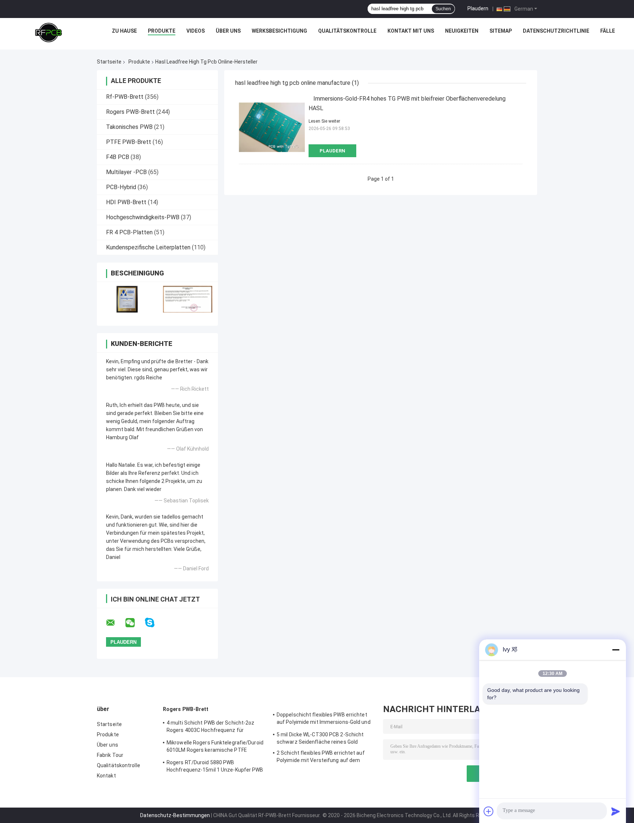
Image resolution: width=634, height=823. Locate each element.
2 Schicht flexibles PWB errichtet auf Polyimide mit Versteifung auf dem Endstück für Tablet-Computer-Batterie (324, 757)
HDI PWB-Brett (126, 202)
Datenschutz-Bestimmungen (175, 815)
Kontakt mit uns (410, 31)
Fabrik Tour (110, 755)
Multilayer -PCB (126, 172)
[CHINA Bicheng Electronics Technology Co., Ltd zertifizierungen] (127, 299)
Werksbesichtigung (279, 31)
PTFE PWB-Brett (128, 141)
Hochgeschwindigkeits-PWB (142, 217)
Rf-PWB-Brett (124, 96)
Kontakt (106, 776)
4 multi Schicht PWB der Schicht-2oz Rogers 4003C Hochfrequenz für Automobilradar (211, 727)
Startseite (109, 62)
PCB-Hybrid (121, 187)
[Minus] (615, 649)
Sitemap (500, 31)
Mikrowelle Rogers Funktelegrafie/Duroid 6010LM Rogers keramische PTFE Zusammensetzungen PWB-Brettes (215, 747)
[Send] (616, 811)
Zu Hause (124, 31)
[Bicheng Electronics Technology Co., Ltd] (48, 33)
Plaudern (477, 8)
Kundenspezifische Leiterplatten (148, 247)
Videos (195, 31)
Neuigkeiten (461, 31)
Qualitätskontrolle (347, 31)
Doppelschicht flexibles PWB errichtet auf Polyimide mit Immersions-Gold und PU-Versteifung (324, 719)
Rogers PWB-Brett (130, 111)
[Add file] (489, 811)
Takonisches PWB (129, 126)
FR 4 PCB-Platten (129, 232)
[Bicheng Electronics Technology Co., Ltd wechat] (134, 623)
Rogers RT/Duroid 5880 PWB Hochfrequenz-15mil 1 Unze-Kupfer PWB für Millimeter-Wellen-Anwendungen (215, 767)
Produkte (161, 31)
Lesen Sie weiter (324, 121)
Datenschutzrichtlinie (556, 31)
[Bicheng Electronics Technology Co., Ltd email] (115, 623)
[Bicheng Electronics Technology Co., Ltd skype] (154, 623)
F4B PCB (117, 157)
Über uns (228, 31)
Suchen (443, 8)
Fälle (607, 31)
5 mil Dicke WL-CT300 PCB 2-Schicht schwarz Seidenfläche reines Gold (320, 738)
